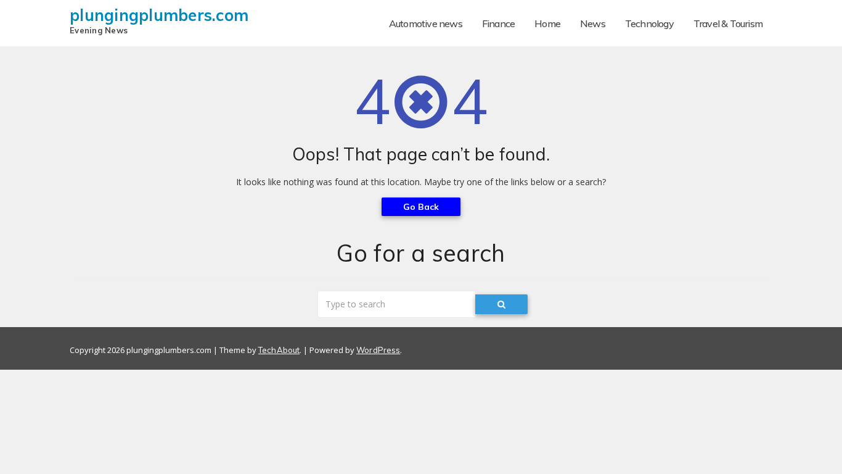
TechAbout (279, 350)
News (592, 23)
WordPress (378, 350)
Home (547, 23)
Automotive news (425, 23)
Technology (649, 23)
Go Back (421, 206)
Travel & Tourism (727, 23)
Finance (498, 23)
